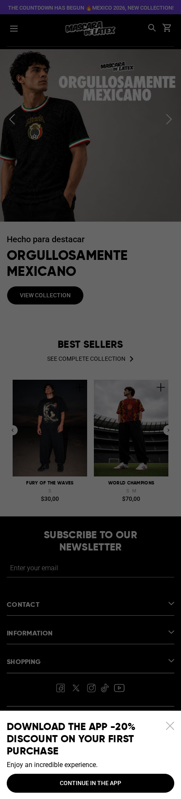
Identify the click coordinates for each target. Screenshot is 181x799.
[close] (170, 725)
